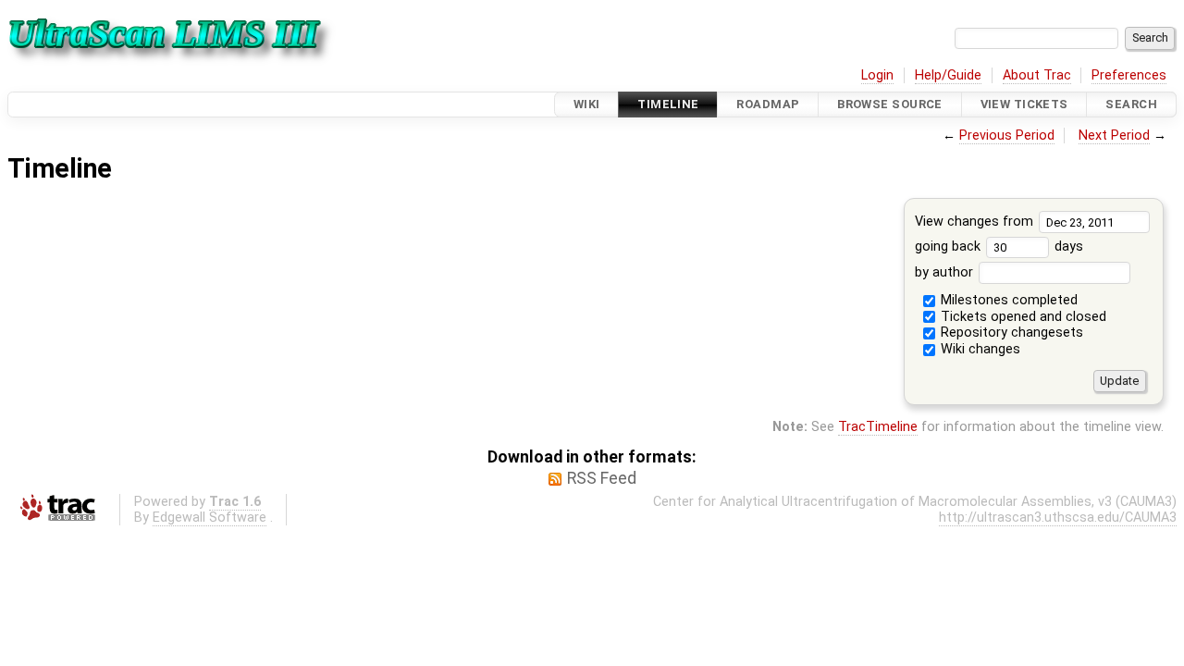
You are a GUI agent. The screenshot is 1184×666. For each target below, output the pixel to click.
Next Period (1114, 135)
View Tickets (1024, 104)
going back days (999, 246)
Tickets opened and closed (1021, 317)
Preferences (1129, 75)
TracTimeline (878, 427)
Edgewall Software (209, 517)
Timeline (667, 104)
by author (946, 272)
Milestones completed (1007, 300)
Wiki (587, 104)
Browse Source (890, 104)
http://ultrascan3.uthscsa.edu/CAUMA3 (1058, 517)
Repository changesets (1010, 332)
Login (877, 75)
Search (1131, 104)
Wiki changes (978, 349)
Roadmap (767, 104)
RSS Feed (601, 478)
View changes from (976, 221)
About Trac (1037, 75)
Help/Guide (948, 75)
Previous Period (1006, 135)
